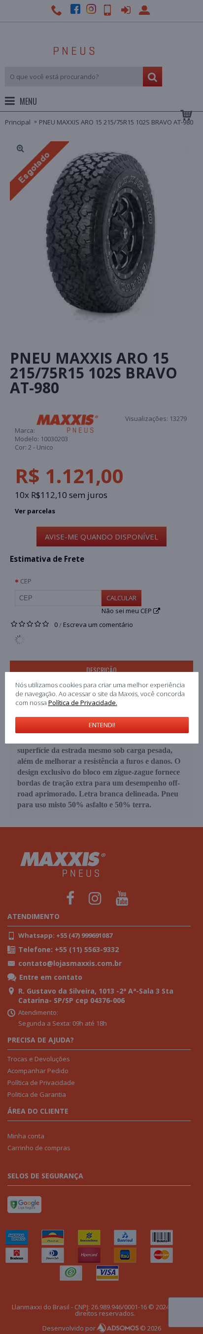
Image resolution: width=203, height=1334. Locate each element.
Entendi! (102, 724)
